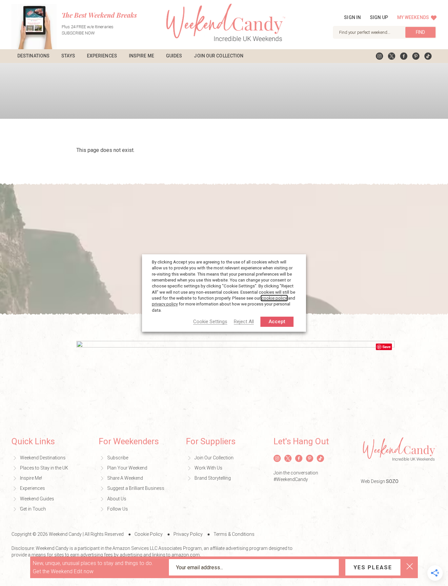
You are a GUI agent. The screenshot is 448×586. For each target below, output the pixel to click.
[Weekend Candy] (224, 24)
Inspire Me (141, 55)
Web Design (379, 481)
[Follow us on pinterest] (415, 56)
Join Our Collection (218, 55)
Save (386, 346)
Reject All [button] (244, 321)
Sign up (379, 17)
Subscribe (117, 457)
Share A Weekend (125, 478)
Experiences (102, 55)
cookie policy (274, 298)
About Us (116, 498)
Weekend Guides (37, 498)
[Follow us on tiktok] (428, 56)
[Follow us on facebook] (403, 56)
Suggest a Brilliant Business (135, 488)
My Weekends (413, 17)
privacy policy (165, 304)
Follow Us (117, 509)
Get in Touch (33, 509)
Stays (68, 55)
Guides (174, 55)
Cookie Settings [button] (210, 321)
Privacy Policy (188, 534)
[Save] (235, 381)
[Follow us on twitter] (391, 56)
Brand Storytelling (212, 478)
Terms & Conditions (234, 534)
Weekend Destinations (43, 457)
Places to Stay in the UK (44, 468)
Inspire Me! (31, 478)
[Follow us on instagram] (379, 56)
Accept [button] (277, 321)
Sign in (352, 17)
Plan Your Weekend (127, 468)
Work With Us (208, 468)
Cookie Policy (148, 534)
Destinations (33, 55)
